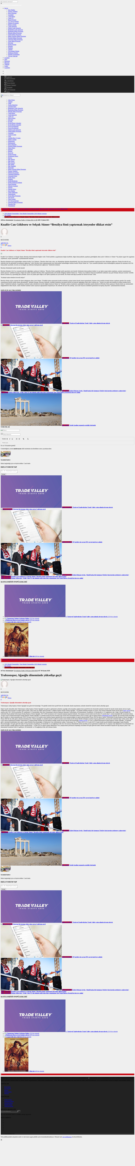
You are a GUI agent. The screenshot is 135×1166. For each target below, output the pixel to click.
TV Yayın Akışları (13, 21)
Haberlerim (11, 141)
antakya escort (83, 720)
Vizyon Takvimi (12, 56)
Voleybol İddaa (8, 1106)
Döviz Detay (12, 118)
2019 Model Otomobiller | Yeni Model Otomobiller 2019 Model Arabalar (25, 213)
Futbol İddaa (8, 1099)
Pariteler (10, 48)
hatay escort (126, 710)
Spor (5, 59)
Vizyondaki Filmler (13, 51)
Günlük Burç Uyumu (14, 138)
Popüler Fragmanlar (14, 54)
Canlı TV (11, 18)
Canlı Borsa (11, 16)
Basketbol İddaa (9, 1101)
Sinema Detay (12, 189)
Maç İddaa (11, 164)
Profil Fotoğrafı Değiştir (15, 182)
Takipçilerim (11, 194)
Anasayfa (5, 209)
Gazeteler (11, 15)
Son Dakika (11, 10)
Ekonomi (7, 61)
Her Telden (12, 209)
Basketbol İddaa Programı (15, 31)
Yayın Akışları (10, 83)
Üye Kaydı (7, 1088)
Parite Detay (11, 177)
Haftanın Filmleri (13, 53)
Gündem (6, 58)
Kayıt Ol (10, 153)
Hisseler (10, 46)
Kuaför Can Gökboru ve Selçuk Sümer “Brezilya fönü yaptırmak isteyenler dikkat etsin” (42, 209)
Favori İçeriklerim (13, 126)
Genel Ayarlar (12, 134)
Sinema (10, 187)
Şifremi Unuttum (13, 186)
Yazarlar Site (11, 204)
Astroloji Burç (12, 106)
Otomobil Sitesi (12, 176)
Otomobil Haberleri (13, 174)
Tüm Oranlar (12, 199)
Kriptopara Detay (13, 156)
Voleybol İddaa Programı (15, 39)
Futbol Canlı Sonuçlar (14, 28)
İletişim (10, 151)
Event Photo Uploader (14, 123)
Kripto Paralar (12, 44)
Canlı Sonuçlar (12, 26)
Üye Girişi (7, 1087)
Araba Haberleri (12, 105)
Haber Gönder (12, 25)
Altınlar (10, 49)
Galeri (6, 66)
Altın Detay (11, 100)
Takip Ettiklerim (12, 192)
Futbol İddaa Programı (14, 34)
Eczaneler (9, 87)
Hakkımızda (11, 143)
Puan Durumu (12, 20)
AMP (9, 103)
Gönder (3, 439)
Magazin (6, 63)
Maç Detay (11, 161)
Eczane (10, 121)
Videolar (6, 64)
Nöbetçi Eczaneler (13, 23)
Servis (6, 8)
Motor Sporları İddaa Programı (17, 36)
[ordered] (16, 439)
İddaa (8, 92)
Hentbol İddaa (8, 1103)
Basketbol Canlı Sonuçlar (15, 29)
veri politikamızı (67, 1137)
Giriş (9, 136)
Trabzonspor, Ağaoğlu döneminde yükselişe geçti (31, 659)
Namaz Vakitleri (12, 11)
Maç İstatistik (12, 166)
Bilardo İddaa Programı (15, 33)
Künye (10, 158)
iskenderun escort (107, 715)
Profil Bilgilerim (12, 181)
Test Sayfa (11, 197)
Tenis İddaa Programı (14, 41)
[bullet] (19, 439)
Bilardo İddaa (8, 1104)
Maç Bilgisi (11, 159)
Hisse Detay (11, 148)
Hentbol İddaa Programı (15, 38)
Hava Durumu (12, 13)
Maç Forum (11, 163)
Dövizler (10, 43)
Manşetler (11, 168)
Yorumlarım (11, 206)
